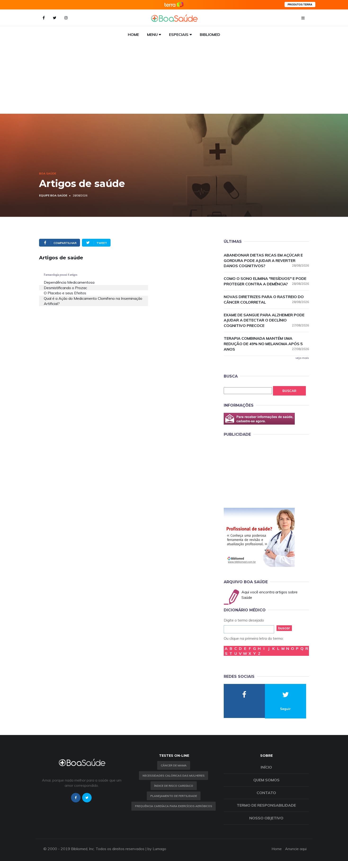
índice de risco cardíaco (173, 785)
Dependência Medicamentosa (69, 282)
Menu (152, 34)
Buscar (289, 391)
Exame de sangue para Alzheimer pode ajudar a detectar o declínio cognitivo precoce (266, 320)
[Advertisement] (174, 78)
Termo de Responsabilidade (266, 805)
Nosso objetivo (266, 818)
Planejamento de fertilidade (173, 796)
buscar (284, 628)
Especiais (178, 34)
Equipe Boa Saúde (53, 195)
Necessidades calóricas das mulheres (174, 775)
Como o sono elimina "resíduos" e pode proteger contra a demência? (266, 281)
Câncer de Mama (174, 765)
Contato (266, 792)
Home (133, 34)
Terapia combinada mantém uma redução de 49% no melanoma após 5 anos (266, 344)
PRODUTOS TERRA (300, 4)
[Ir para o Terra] (174, 4)
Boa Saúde (47, 173)
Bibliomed (210, 34)
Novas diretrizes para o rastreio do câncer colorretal (266, 299)
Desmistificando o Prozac (65, 287)
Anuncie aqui (296, 848)
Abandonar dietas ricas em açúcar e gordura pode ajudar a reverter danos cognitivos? (266, 260)
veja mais (302, 358)
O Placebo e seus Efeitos (65, 293)
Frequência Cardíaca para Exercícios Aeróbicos (173, 806)
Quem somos (266, 780)
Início (266, 767)
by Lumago (156, 848)
